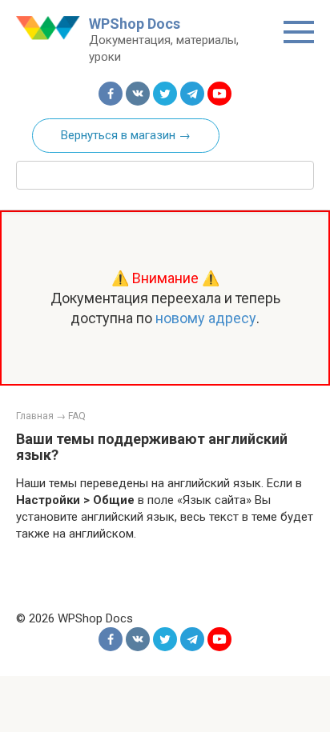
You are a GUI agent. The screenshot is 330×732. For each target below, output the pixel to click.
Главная (35, 416)
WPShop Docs (134, 23)
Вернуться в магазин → (126, 135)
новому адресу (205, 318)
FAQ (77, 416)
